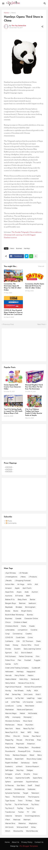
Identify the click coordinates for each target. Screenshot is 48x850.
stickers (8, 789)
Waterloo (22, 823)
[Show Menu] (3, 3)
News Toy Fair (28, 729)
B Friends (19, 596)
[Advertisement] (20, 345)
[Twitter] (27, 256)
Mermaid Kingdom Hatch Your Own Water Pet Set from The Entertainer (34, 387)
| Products (33, 577)
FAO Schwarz (10, 656)
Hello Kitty (23, 679)
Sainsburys (25, 763)
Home (6, 13)
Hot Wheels (18, 691)
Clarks (23, 626)
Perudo (19, 740)
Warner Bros (10, 823)
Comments (11, 523)
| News (13, 13)
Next (22, 732)
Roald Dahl (19, 759)
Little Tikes (15, 702)
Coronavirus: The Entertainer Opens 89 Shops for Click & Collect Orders (12, 287)
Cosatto (29, 634)
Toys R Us (30, 808)
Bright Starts (26, 611)
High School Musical (13, 687)
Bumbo (30, 615)
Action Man (9, 584)
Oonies (26, 736)
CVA (18, 641)
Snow (35, 774)
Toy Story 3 (9, 808)
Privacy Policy (26, 842)
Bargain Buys (10, 603)
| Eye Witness (10, 573)
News (18, 729)
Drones (8, 649)
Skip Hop (19, 770)
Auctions (8, 596)
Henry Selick (10, 683)
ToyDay (20, 808)
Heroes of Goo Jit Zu (26, 683)
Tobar (37, 801)
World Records (32, 831)
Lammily (8, 698)
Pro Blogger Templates (29, 846)
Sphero (8, 782)
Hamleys (27, 248)
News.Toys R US (11, 732)
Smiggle (8, 774)
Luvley (19, 706)
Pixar (39, 740)
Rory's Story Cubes (34, 759)
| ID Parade (23, 573)
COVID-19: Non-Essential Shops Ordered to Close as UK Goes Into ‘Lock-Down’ (13, 312)
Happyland (31, 672)
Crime (30, 637)
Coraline (34, 630)
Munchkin (29, 725)
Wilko (33, 827)
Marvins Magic (11, 713)
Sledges (30, 770)
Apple (17, 588)
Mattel (22, 713)
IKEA (36, 691)
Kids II (38, 694)
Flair (19, 660)
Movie (20, 725)
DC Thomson (28, 641)
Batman (22, 603)
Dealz (7, 645)
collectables (10, 630)
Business (19, 248)
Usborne (8, 816)
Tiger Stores (10, 801)
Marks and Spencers (25, 710)
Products (37, 751)
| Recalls (8, 581)
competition (22, 630)
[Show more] (36, 256)
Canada (18, 618)
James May (16, 694)
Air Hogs (20, 584)
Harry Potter (20, 675)
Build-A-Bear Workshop (14, 615)
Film (37, 656)
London (39, 702)
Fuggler (37, 660)
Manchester (29, 706)
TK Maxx (29, 801)
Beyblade (9, 607)
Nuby (36, 732)
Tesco (7, 797)
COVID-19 (9, 637)
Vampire (18, 816)
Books (7, 611)
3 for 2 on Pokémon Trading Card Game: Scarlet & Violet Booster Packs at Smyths (33, 412)
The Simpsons (33, 797)
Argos (19, 592)
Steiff (30, 785)
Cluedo (32, 626)
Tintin (20, 801)
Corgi (7, 634)
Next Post (41, 324)
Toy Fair (8, 804)
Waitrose (16, 820)
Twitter (21, 812)
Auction (35, 592)
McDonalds (32, 713)
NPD (29, 732)
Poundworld (10, 751)
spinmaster (18, 782)
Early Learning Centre (32, 649)
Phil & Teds (29, 740)
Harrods (8, 675)
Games (8, 664)
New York (9, 729)
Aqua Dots (9, 592)
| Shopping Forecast (23, 581)
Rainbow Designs (19, 755)
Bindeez (19, 607)
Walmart (26, 820)
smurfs (18, 774)
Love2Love (9, 706)
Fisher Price (10, 660)
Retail (32, 755)
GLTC (16, 664)
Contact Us (39, 842)
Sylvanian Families (12, 793)
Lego (40, 698)
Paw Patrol (36, 736)
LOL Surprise (28, 702)
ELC (16, 653)
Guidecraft (36, 668)
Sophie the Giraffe (23, 778)
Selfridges (9, 770)
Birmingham (30, 607)
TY (28, 812)
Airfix (29, 584)
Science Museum (32, 767)
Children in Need (20, 622)
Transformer (10, 812)
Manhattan (9, 710)
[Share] (42, 26)
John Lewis (28, 694)
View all (41, 266)
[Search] (45, 3)
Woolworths (18, 831)
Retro (39, 755)
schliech (19, 767)
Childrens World (11, 626)
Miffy (7, 717)
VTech (7, 820)
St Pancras (9, 785)
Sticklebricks (19, 789)
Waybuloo (33, 823)
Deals (38, 641)
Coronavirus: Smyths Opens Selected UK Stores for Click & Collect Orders (34, 286)
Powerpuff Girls (24, 751)
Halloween (9, 672)
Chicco (8, 622)
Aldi (36, 584)
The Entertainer (19, 797)
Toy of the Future (21, 804)
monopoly (16, 717)
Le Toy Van (19, 698)
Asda (26, 592)
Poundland (36, 748)
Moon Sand (27, 721)
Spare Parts (37, 778)
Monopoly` (28, 717)
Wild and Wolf (22, 827)
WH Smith (9, 827)
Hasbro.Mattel (10, 679)
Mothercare (9, 725)
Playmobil (20, 744)
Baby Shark (22, 600)
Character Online (31, 618)
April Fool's (27, 588)
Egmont (8, 653)
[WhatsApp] (31, 256)
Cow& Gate (20, 637)
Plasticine (9, 744)
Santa (35, 763)
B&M (28, 596)
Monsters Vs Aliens (12, 721)
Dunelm (17, 649)
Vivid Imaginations (32, 816)
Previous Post (8, 324)
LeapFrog (30, 698)
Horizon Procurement (33, 687)
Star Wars (21, 785)
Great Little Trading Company (17, 668)
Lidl (6, 702)
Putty (7, 755)
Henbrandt (35, 679)
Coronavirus (17, 634)
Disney (15, 645)
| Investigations (11, 577)
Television (35, 793)
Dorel (36, 645)
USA (33, 812)
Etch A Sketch (26, 653)
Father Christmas (26, 656)
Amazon (8, 588)
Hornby (8, 691)
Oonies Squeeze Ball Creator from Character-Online (12, 387)
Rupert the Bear (11, 763)
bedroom (32, 603)
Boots (15, 611)
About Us (15, 842)
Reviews (8, 759)
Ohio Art (16, 736)
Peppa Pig (9, 740)
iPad (7, 694)
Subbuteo (31, 789)
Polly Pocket (10, 748)
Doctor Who (26, 645)
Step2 (37, 785)
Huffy (29, 691)
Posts (9, 521)
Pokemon (31, 744)
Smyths (27, 774)
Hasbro (30, 675)
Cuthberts (9, 641)
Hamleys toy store (10, 238)
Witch (7, 831)
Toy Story (35, 804)
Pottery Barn (23, 748)
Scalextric (9, 767)
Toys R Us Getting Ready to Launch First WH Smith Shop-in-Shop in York (13, 411)
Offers (7, 736)
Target (25, 793)
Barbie (32, 600)
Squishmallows (32, 782)
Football (27, 660)
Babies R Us (10, 600)
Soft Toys (8, 778)
